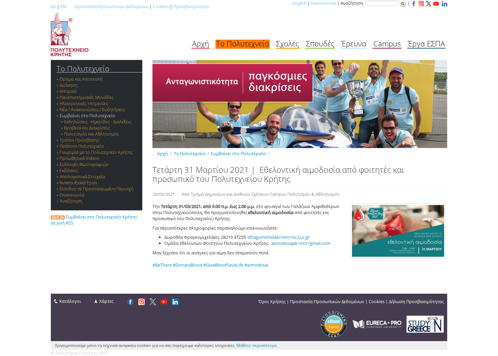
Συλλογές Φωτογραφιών (84, 164)
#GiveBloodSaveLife (223, 265)
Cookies (161, 6)
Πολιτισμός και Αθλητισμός (91, 134)
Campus (387, 43)
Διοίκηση (69, 85)
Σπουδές (320, 43)
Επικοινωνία (323, 3)
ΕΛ (53, 6)
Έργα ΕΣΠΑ (426, 43)
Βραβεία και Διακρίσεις (87, 128)
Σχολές (287, 43)
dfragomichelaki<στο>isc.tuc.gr (279, 237)
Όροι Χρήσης (272, 301)
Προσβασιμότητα (191, 6)
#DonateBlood (187, 265)
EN (63, 6)
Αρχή (200, 43)
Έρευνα (353, 43)
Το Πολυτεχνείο (242, 43)
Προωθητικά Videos (79, 158)
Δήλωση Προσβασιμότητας (416, 301)
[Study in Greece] (425, 323)
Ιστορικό (68, 91)
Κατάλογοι (70, 301)
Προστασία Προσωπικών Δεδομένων (111, 6)
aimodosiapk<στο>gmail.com (300, 243)
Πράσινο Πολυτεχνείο (82, 146)
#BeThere (162, 265)
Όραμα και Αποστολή (81, 79)
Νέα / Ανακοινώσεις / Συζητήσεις (92, 109)
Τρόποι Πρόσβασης (79, 140)
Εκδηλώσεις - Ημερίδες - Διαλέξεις (97, 122)
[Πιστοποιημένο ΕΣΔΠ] (333, 323)
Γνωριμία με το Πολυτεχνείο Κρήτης (96, 152)
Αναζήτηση (71, 201)
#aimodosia (256, 265)
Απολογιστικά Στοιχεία (82, 176)
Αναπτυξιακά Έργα (78, 183)
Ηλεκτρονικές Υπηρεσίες (84, 103)
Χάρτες (106, 301)
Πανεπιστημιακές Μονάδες (86, 97)
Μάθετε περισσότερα (256, 345)
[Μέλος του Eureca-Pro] (376, 323)
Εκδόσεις (69, 170)
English (299, 3)
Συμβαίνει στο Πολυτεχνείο (87, 115)
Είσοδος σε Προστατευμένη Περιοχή (96, 189)
